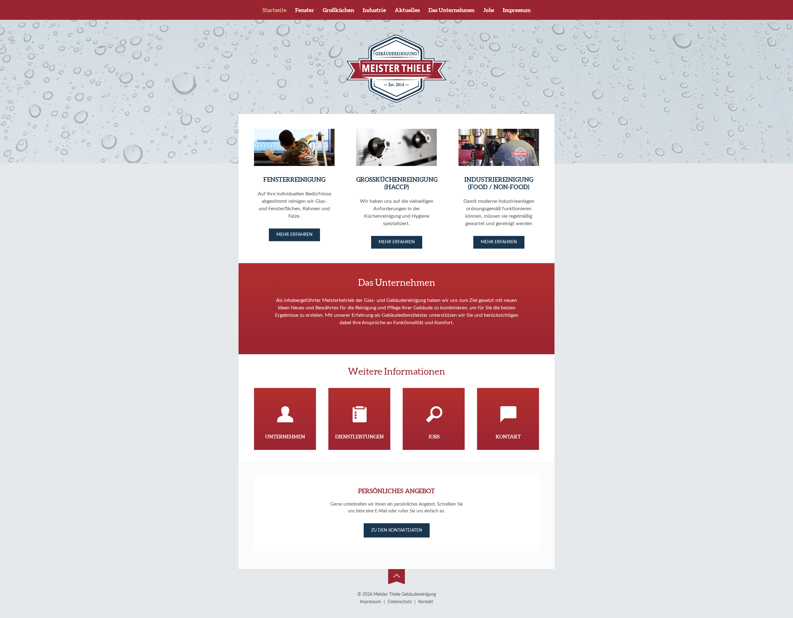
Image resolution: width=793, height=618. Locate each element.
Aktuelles (407, 10)
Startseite (274, 10)
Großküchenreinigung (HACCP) (396, 183)
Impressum (517, 10)
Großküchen (338, 10)
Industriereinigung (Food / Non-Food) (498, 183)
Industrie (374, 10)
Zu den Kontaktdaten (396, 530)
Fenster (304, 10)
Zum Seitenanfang (396, 577)
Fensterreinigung (294, 179)
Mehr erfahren (294, 235)
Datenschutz (400, 602)
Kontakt (425, 602)
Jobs (488, 10)
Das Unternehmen (451, 10)
